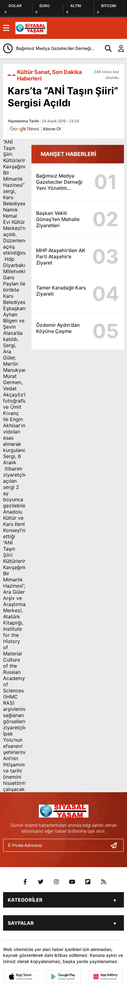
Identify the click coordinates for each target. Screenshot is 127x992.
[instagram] (56, 881)
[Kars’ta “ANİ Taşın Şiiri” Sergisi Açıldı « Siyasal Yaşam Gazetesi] (31, 27)
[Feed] (103, 881)
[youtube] (72, 881)
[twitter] (40, 881)
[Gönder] (116, 845)
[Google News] (35, 128)
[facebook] (25, 881)
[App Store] (21, 976)
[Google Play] (63, 976)
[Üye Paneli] (118, 48)
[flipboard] (87, 881)
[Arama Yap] (105, 48)
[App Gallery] (105, 976)
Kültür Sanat (33, 72)
